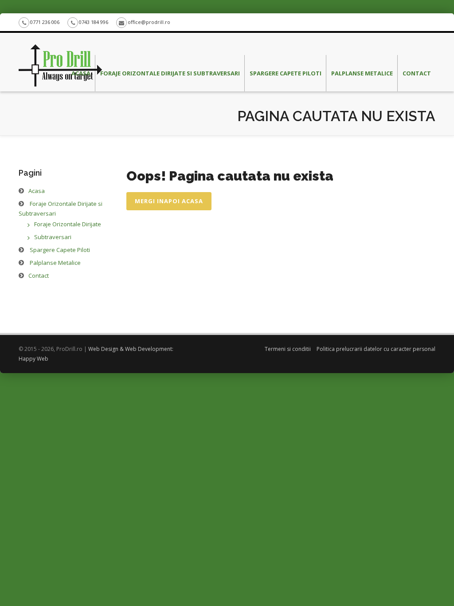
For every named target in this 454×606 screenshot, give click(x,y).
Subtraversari (52, 237)
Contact (417, 73)
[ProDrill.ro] (60, 44)
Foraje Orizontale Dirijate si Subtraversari (170, 73)
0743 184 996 (93, 22)
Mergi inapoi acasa (169, 201)
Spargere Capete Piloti (285, 73)
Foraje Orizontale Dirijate (67, 224)
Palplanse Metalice (362, 73)
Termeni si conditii (288, 349)
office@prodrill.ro (149, 22)
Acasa (80, 73)
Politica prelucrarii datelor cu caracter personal (376, 349)
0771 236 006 (44, 22)
